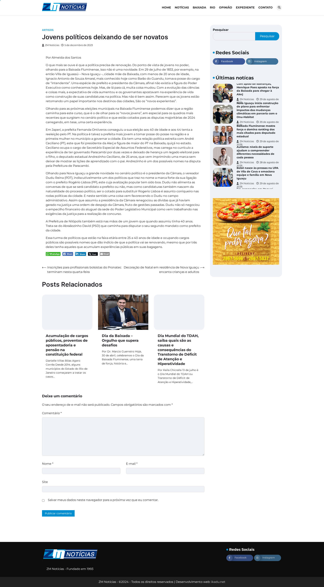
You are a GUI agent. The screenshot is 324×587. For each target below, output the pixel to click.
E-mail (131, 463)
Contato (265, 7)
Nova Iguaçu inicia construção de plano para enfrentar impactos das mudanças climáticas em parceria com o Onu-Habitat (257, 110)
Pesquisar (221, 30)
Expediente (245, 7)
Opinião (225, 7)
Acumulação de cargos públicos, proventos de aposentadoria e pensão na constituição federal (67, 345)
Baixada (199, 7)
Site (45, 482)
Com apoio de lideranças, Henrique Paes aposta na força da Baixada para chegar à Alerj (258, 89)
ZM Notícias (52, 45)
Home (166, 7)
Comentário (52, 413)
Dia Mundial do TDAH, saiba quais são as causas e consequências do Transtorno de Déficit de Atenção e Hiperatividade (178, 350)
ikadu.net (218, 582)
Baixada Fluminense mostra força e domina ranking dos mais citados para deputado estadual (256, 131)
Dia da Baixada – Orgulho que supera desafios (120, 340)
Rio (212, 7)
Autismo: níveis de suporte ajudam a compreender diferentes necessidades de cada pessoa (255, 152)
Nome (47, 463)
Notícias (182, 7)
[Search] (279, 8)
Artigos (47, 30)
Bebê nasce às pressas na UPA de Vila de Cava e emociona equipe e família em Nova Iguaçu (257, 173)
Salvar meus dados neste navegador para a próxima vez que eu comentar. (103, 500)
